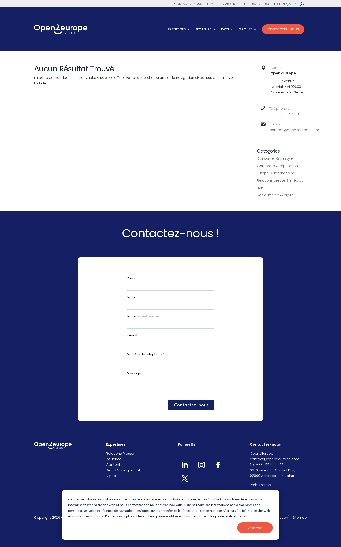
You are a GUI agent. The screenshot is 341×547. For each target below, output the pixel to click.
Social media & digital (275, 195)
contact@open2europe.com (294, 129)
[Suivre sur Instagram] (201, 465)
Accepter (255, 528)
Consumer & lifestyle (275, 158)
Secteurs (203, 29)
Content (113, 464)
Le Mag (212, 4)
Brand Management (123, 470)
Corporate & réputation (277, 165)
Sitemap (299, 517)
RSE (260, 187)
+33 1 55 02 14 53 (256, 4)
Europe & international (276, 173)
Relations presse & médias (280, 180)
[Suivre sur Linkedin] (184, 465)
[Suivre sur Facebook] (218, 465)
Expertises (177, 29)
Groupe (245, 29)
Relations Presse (120, 453)
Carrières (230, 4)
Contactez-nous (188, 4)
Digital (111, 475)
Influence (114, 459)
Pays (225, 29)
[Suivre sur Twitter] (184, 478)
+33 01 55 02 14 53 (284, 114)
